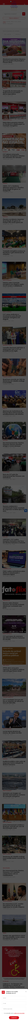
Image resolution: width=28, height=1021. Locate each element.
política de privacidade (19, 1013)
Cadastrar (14, 1017)
